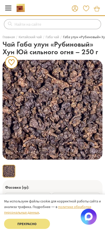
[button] (75, 8)
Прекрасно (27, 224)
